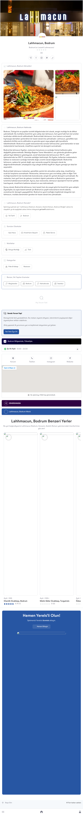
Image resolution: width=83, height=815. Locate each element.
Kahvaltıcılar (44, 284)
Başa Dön (8, 803)
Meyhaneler (12, 284)
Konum (13, 362)
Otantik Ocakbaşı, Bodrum (15, 601)
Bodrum (26, 216)
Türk (29, 250)
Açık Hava (12, 233)
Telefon (32, 362)
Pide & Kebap (13, 267)
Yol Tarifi (11, 216)
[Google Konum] (36, 57)
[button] (3, 811)
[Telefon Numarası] (31, 57)
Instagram (51, 362)
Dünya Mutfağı (13, 250)
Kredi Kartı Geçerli (31, 233)
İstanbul (60, 284)
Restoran (27, 267)
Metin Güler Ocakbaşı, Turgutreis (54, 601)
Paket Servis (50, 233)
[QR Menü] (47, 57)
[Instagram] (41, 57)
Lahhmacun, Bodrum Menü (20, 411)
